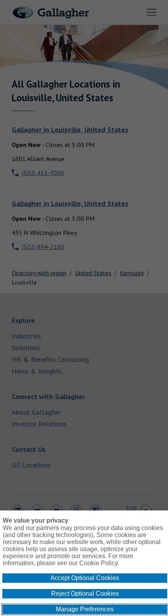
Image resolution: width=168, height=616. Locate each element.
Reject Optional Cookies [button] (85, 593)
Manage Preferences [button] (85, 609)
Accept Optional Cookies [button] (84, 578)
